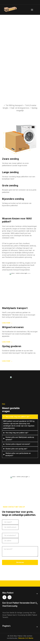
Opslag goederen (11, 346)
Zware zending (10, 158)
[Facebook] (4, 597)
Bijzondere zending (13, 198)
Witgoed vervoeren (13, 327)
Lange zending (10, 172)
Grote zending (10, 185)
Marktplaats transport (14, 308)
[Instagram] (9, 597)
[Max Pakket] (10, 10)
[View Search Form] (36, 10)
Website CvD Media (25, 638)
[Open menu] (32, 10)
